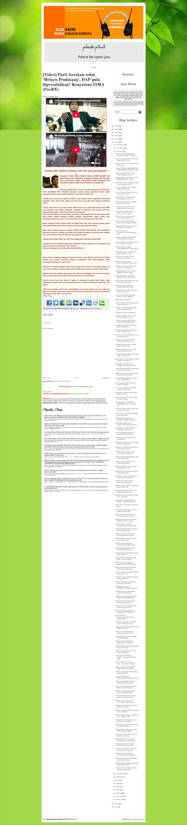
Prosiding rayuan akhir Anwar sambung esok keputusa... (125, 207)
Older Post (106, 378)
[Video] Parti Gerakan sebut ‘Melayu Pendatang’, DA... (125, 340)
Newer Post (47, 378)
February (119, 796)
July (117, 780)
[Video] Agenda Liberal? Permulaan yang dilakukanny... (126, 525)
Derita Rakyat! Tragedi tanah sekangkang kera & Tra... (125, 198)
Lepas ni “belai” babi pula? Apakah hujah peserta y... (127, 573)
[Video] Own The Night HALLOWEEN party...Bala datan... (127, 248)
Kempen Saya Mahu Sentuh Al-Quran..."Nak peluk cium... (126, 623)
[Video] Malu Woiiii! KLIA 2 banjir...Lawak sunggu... (124, 212)
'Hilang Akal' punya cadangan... (125, 312)
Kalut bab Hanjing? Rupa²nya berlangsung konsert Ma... (125, 515)
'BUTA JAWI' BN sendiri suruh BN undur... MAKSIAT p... (126, 379)
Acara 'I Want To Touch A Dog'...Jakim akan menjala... (125, 663)
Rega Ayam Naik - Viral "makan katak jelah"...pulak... (125, 467)
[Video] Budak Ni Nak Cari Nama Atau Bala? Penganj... (126, 530)
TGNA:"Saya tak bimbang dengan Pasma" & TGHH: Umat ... (126, 374)
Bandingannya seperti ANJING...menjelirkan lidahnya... (126, 587)
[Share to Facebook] (50, 314)
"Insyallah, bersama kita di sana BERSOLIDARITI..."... (126, 326)
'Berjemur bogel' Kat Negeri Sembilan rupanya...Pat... (124, 745)
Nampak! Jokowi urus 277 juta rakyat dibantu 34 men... (125, 316)
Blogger (90, 387)
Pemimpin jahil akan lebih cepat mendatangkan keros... (126, 491)
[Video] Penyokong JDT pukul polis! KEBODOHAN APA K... (125, 321)
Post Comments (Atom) (62, 381)
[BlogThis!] (46, 314)
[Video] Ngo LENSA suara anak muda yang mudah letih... (126, 749)
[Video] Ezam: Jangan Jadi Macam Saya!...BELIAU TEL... (127, 716)
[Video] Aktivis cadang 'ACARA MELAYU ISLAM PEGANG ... (126, 597)
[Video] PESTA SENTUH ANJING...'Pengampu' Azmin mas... (125, 657)
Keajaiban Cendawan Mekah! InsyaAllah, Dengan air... (125, 429)
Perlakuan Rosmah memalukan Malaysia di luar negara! (126, 520)
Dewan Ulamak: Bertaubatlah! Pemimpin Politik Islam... (125, 568)
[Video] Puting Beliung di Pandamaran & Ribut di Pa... (125, 544)
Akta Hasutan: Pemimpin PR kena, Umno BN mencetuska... (127, 243)
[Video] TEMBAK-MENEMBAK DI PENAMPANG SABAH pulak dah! (127, 169)
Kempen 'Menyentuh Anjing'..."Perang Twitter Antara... (127, 677)
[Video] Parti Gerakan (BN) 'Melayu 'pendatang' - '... (124, 602)
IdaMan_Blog (47, 296)
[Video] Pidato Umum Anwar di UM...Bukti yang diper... (126, 227)
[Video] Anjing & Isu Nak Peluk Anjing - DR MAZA (125, 651)
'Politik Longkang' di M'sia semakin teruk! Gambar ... (127, 711)
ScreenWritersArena (137, 819)
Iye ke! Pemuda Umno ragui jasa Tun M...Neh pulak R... (126, 193)
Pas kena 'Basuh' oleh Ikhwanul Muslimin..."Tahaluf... (126, 735)
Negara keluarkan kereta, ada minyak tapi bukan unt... (125, 350)
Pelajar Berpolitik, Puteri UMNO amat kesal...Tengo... (126, 203)
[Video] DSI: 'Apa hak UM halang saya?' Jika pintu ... (126, 414)
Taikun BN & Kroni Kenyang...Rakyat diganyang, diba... (126, 232)
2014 (116, 142)
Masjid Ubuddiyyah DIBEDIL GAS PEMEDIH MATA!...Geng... (126, 178)
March (118, 793)
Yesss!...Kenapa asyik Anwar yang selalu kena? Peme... (126, 159)
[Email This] (44, 314)
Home (93, 67)
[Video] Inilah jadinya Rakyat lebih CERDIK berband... (127, 627)
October (119, 151)
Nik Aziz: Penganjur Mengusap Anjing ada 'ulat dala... (125, 582)
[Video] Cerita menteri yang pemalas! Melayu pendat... (125, 534)
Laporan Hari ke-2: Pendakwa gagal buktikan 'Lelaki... (125, 252)
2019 (116, 126)
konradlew (75, 387)
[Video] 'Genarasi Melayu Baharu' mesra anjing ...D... (127, 578)
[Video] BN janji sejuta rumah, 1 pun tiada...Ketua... (126, 539)
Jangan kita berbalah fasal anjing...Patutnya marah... (124, 632)
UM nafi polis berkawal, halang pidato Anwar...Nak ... (125, 345)
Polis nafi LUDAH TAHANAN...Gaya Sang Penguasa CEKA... (127, 183)
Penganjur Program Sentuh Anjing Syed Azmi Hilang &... (127, 443)
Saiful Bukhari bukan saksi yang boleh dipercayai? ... (126, 291)
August (118, 777)
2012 (115, 807)
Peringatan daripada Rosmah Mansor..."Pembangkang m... (125, 501)
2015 (115, 139)
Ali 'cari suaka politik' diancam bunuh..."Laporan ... (125, 384)
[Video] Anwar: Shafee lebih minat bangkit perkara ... (125, 174)
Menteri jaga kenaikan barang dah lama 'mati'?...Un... (127, 486)
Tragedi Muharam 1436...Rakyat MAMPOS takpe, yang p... (126, 272)
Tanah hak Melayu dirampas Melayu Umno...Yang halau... (125, 276)
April (117, 790)
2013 (115, 804)
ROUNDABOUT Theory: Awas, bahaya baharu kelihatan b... (125, 740)
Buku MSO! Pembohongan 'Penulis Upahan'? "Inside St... (127, 360)
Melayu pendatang (94, 308)
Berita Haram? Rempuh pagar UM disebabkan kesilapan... (126, 281)
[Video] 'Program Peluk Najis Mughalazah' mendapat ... (125, 668)
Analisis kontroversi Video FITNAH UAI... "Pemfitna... (127, 496)
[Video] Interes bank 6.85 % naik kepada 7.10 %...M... (126, 409)
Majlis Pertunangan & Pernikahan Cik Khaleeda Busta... (126, 448)
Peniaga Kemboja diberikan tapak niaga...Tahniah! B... (127, 355)
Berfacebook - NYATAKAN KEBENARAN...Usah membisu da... (125, 403)
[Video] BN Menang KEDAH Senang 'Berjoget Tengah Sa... (126, 154)
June (117, 783)
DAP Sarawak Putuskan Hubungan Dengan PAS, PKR (127, 764)
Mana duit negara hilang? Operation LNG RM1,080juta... (126, 563)
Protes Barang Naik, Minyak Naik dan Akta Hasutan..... (126, 725)
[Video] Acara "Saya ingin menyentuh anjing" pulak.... (125, 701)
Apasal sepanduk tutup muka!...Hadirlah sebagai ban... (126, 262)
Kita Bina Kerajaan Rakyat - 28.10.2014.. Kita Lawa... (124, 481)
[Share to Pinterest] (52, 314)
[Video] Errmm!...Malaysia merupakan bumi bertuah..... (125, 754)
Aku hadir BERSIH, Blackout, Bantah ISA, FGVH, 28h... (125, 433)
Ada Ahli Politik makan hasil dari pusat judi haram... (126, 637)
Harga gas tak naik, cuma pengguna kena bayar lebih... (125, 364)
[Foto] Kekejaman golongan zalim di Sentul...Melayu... (125, 296)
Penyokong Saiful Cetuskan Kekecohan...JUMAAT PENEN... (126, 222)
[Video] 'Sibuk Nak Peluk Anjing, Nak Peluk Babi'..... (126, 672)
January (119, 799)
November (119, 148)
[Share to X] (48, 314)
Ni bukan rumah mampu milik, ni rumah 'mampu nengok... (126, 477)
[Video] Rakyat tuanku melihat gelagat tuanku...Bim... (126, 769)
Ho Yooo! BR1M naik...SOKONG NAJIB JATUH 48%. (126, 188)
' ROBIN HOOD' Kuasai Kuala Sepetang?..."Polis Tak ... (125, 453)
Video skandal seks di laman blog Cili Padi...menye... (126, 398)
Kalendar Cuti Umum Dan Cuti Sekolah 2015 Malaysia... (125, 267)
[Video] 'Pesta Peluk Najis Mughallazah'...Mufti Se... (124, 642)
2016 (116, 136)
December (119, 145)
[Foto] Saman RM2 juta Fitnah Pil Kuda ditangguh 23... (126, 304)
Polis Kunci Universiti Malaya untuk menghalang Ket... (127, 336)
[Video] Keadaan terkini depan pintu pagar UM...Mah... (126, 308)
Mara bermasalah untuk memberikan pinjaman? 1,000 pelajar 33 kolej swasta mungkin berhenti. (76, 439)
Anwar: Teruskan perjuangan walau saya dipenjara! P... (127, 457)
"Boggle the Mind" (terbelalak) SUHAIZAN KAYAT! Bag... (125, 238)
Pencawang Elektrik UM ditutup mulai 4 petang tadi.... (126, 331)
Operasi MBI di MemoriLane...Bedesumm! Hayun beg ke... (125, 617)
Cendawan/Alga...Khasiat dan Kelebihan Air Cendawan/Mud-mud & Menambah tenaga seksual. (76, 432)
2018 (116, 129)
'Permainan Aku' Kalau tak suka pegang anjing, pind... (126, 510)
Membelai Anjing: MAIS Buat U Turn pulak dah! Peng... (125, 549)
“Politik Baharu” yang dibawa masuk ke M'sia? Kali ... (125, 592)
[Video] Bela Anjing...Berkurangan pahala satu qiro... (127, 647)
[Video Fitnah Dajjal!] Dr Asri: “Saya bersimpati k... (125, 462)
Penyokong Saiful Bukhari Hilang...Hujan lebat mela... (125, 286)
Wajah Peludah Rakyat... (123, 300)
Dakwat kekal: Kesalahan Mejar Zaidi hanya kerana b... (126, 606)
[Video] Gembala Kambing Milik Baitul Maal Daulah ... (126, 759)
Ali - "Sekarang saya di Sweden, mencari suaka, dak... (126, 388)
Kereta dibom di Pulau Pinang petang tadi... (125, 438)
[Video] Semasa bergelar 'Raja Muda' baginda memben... (125, 687)
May (117, 787)
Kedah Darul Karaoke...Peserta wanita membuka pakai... (125, 696)
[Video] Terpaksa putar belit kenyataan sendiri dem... (125, 217)
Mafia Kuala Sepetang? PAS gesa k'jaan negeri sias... (126, 472)
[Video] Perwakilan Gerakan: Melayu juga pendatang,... (125, 682)
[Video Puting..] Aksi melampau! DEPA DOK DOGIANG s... (126, 730)
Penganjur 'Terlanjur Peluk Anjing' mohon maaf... (126, 393)
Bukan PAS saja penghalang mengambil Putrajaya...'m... (125, 611)
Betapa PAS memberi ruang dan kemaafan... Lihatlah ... (126, 721)
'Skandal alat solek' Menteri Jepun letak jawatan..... (127, 554)
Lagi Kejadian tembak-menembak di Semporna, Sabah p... (127, 369)
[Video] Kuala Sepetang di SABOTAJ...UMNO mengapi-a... (126, 419)
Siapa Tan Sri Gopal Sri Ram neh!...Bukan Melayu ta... (124, 257)
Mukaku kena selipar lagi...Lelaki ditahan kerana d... (126, 706)
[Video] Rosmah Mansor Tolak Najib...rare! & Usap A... (125, 558)
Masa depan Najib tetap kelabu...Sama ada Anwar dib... (126, 424)
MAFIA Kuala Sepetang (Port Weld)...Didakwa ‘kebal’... (125, 692)
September (120, 774)
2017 (115, 132)
